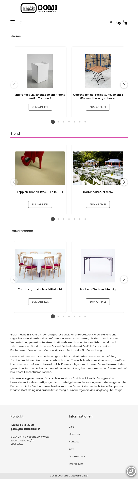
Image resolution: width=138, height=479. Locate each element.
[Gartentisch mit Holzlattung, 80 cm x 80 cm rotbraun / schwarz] (98, 71)
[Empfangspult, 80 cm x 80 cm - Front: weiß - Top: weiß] (40, 71)
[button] (124, 84)
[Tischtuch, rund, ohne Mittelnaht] (40, 266)
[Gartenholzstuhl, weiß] (98, 168)
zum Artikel (40, 107)
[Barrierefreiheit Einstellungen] (131, 469)
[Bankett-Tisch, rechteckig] (98, 266)
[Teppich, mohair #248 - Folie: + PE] (40, 168)
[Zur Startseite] (39, 14)
